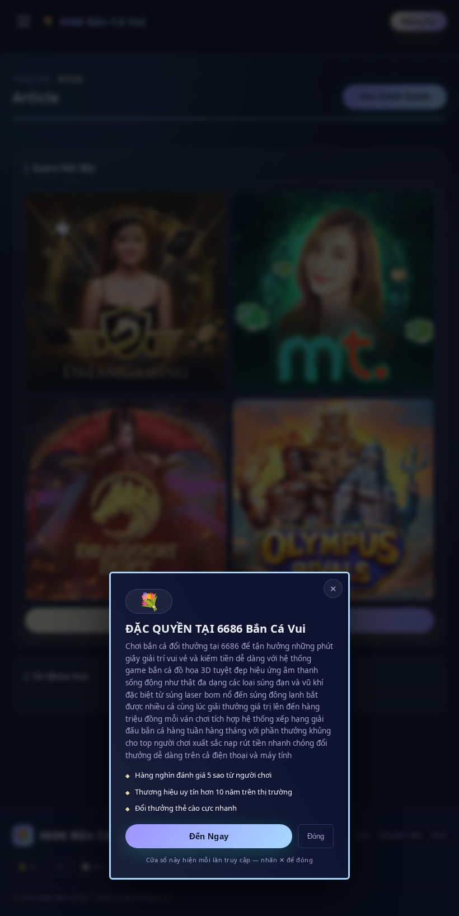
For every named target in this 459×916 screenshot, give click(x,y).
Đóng (315, 836)
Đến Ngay (208, 836)
